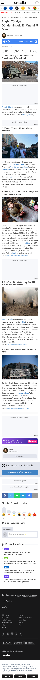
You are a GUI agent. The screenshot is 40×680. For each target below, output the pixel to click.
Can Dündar (14, 167)
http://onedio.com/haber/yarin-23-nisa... (17, 255)
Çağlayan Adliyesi (22, 393)
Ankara (25, 167)
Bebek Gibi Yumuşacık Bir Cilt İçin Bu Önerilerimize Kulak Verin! (17, 553)
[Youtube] (16, 634)
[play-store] (18, 643)
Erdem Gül (6, 169)
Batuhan (15, 35)
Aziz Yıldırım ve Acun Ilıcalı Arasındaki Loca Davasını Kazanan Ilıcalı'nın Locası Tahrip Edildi (20, 562)
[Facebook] (7, 634)
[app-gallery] (30, 643)
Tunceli (4, 107)
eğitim (27, 243)
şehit (29, 115)
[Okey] (11, 8)
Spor (5, 558)
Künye (21, 622)
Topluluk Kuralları (7, 622)
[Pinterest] (20, 634)
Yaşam (6, 549)
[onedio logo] (19, 655)
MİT (3, 162)
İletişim (4, 627)
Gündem (12, 17)
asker (24, 115)
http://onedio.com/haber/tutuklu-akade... (17, 408)
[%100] (17, 8)
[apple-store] (7, 643)
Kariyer (21, 615)
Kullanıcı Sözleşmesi (25, 617)
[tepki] (4, 514)
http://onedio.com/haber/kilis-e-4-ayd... (17, 344)
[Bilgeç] (35, 8)
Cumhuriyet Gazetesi (17, 164)
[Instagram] (3, 634)
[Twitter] (12, 634)
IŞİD (11, 319)
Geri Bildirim (5, 617)
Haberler (4, 17)
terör (20, 395)
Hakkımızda (5, 615)
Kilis (23, 322)
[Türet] (29, 8)
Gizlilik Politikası (6, 620)
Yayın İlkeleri (23, 620)
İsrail (14, 253)
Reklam (4, 625)
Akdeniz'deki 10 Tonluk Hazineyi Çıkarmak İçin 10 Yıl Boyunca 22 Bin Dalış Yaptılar (20, 581)
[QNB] (23, 8)
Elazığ (10, 107)
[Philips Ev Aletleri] (5, 8)
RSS (20, 625)
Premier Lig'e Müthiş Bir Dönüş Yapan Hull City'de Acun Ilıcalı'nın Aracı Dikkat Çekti (19, 571)
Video (6, 567)
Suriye (4, 319)
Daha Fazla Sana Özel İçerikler (18, 472)
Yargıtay (13, 177)
